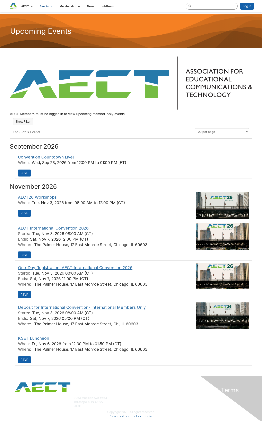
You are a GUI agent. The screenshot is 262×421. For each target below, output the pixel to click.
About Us (198, 397)
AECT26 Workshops (37, 197)
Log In (247, 6)
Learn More (140, 405)
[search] (190, 6)
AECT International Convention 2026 (53, 228)
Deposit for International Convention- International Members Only (82, 307)
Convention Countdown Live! (46, 157)
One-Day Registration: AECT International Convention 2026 (75, 267)
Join (135, 397)
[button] (27, 6)
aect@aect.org (92, 405)
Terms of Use (201, 402)
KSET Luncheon (33, 338)
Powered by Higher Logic (131, 416)
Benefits (138, 402)
